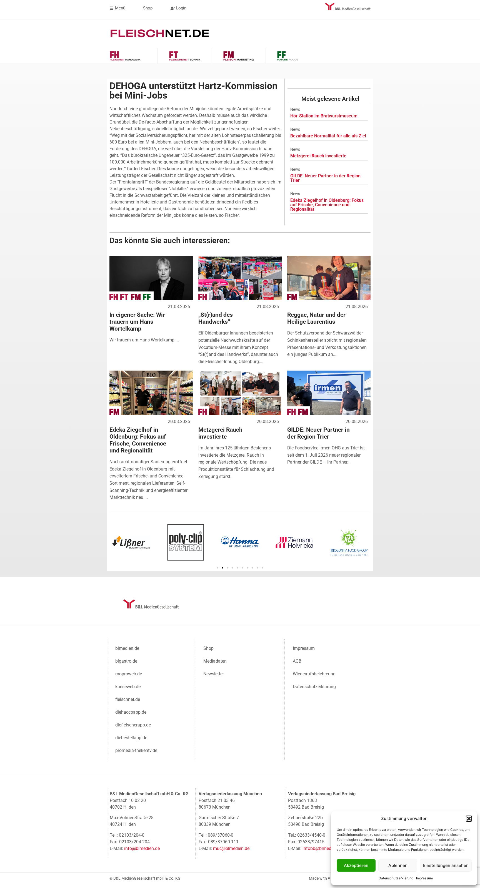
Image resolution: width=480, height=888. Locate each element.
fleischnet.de (127, 699)
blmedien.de (127, 648)
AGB (297, 661)
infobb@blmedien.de (322, 848)
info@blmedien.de (142, 848)
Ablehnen (398, 865)
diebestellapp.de (131, 737)
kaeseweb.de (128, 686)
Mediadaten (215, 661)
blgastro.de (126, 661)
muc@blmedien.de (231, 848)
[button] (469, 818)
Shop (208, 648)
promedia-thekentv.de (136, 750)
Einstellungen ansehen (446, 865)
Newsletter (213, 673)
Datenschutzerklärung (396, 878)
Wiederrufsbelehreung (314, 673)
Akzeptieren (356, 865)
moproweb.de (128, 673)
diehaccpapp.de (130, 712)
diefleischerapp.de (133, 725)
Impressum (424, 878)
